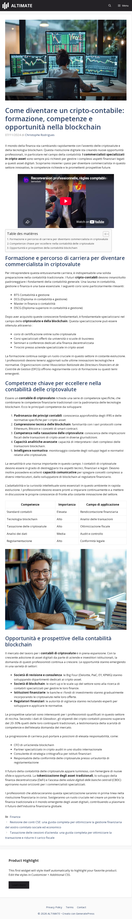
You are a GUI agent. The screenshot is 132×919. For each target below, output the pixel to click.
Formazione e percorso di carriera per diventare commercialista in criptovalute (59, 239)
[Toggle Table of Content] (104, 234)
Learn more (19, 885)
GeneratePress (85, 913)
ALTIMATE (21, 5)
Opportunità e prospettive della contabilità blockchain (43, 247)
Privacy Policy (54, 907)
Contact (81, 907)
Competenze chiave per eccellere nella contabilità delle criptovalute (52, 243)
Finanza (15, 817)
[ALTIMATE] (5, 5)
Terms (70, 907)
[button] (109, 5)
